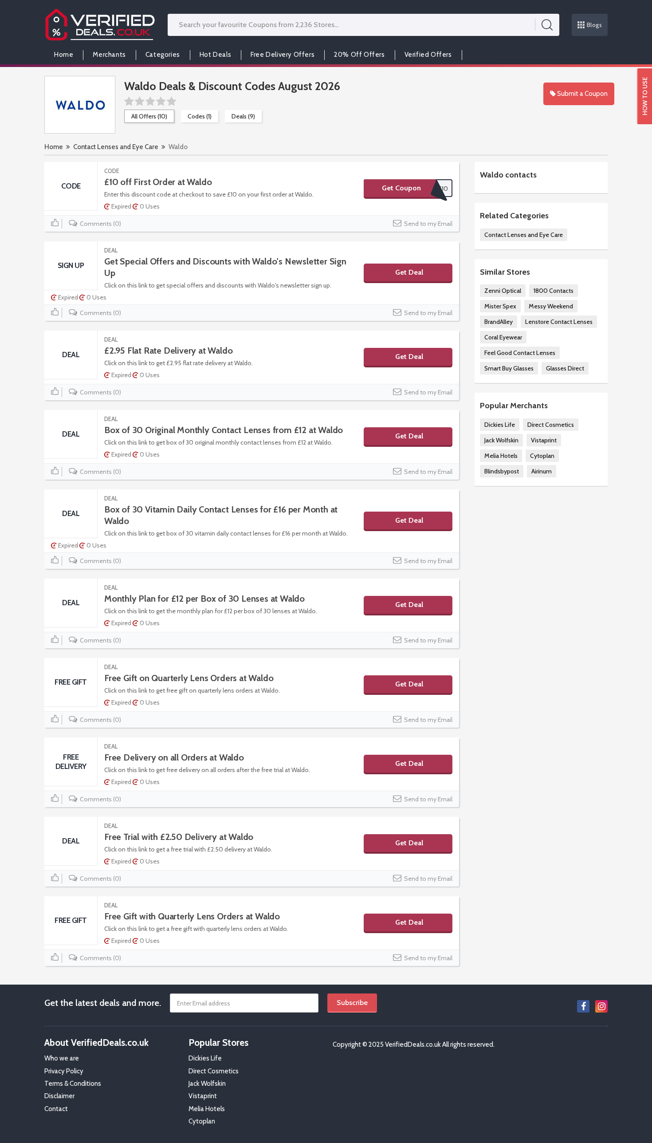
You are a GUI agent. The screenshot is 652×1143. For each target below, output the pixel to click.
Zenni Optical (502, 291)
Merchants (109, 55)
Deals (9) (243, 116)
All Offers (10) (149, 116)
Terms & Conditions (72, 1084)
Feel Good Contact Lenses (519, 353)
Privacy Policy (63, 1071)
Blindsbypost (501, 471)
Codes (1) (200, 116)
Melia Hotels (501, 456)
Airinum (541, 471)
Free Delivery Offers (282, 55)
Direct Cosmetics (550, 425)
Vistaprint (544, 440)
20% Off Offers (359, 55)
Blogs (594, 25)
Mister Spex (500, 306)
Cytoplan (542, 456)
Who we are (61, 1058)
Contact (56, 1109)
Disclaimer (59, 1096)
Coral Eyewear (503, 337)
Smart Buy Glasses (509, 368)
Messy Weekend (551, 306)
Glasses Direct (565, 368)
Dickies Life (499, 425)
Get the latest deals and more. (102, 1002)
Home (63, 55)
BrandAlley (498, 322)
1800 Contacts (553, 291)
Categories (162, 55)
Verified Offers (428, 55)
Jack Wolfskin (501, 440)
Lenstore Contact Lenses (559, 322)
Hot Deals (215, 55)
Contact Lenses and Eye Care (115, 147)
